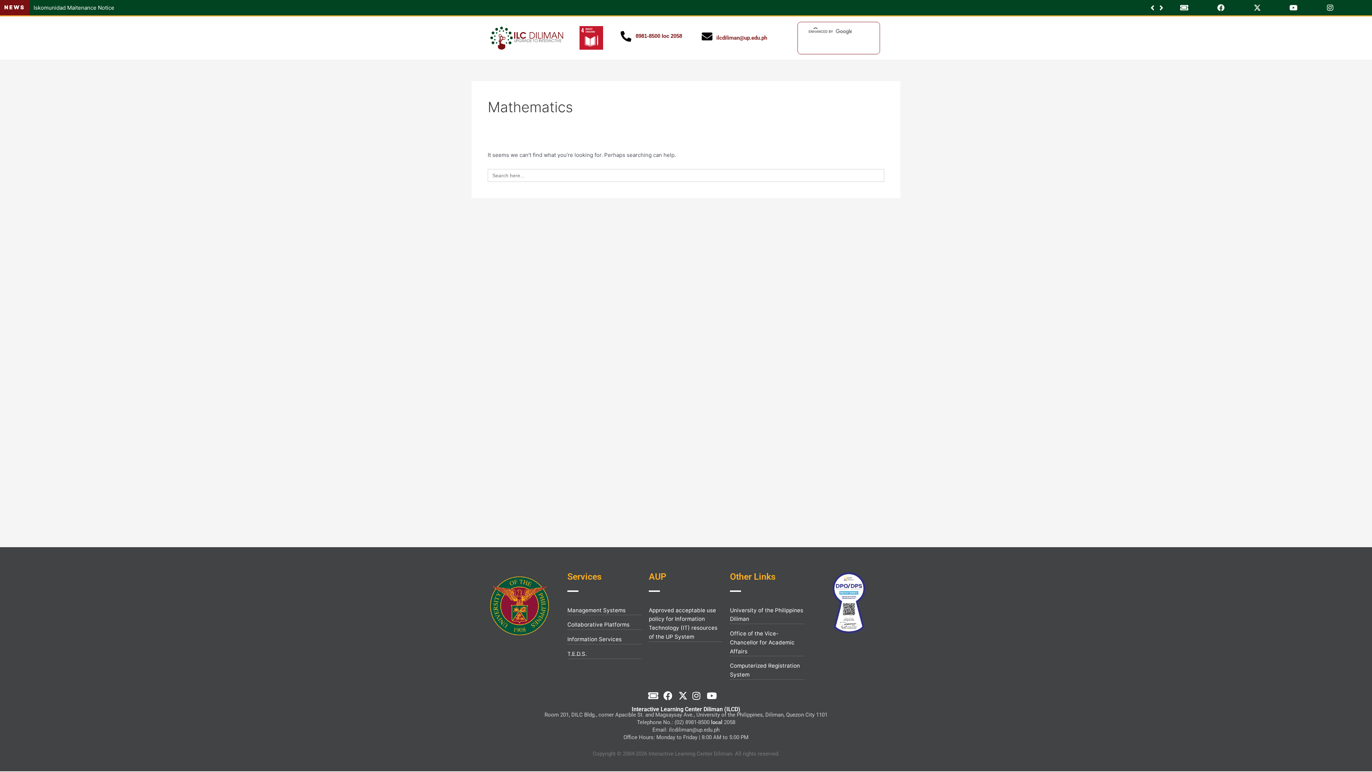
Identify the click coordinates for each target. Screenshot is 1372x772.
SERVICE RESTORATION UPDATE (76, 7)
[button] (1161, 8)
